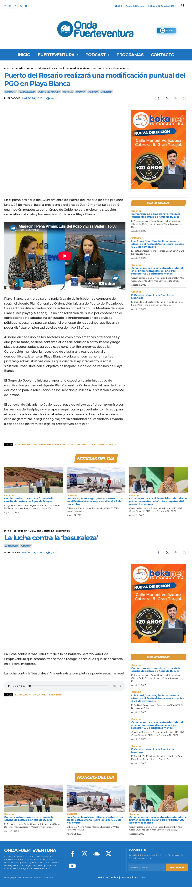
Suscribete (177, 867)
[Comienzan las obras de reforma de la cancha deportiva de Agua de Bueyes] (33, 480)
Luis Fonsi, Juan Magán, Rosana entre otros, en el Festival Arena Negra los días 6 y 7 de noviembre (157, 244)
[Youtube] (26, 6)
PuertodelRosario (104, 444)
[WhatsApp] (184, 98)
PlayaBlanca (79, 444)
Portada (93, 91)
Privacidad (140, 877)
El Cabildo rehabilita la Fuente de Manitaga (152, 296)
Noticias (68, 91)
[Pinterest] (175, 98)
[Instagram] (10, 6)
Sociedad (106, 91)
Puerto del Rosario (49, 91)
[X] (20, 6)
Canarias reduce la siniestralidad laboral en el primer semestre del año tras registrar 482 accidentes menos (157, 270)
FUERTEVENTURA (27, 91)
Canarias (19, 68)
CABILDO (136, 238)
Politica (80, 91)
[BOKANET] (158, 149)
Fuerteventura (26, 444)
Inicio (7, 68)
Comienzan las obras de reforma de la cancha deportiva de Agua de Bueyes (156, 215)
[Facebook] (5, 6)
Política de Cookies (108, 877)
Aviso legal (127, 877)
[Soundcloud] (15, 6)
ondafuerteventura (53, 444)
